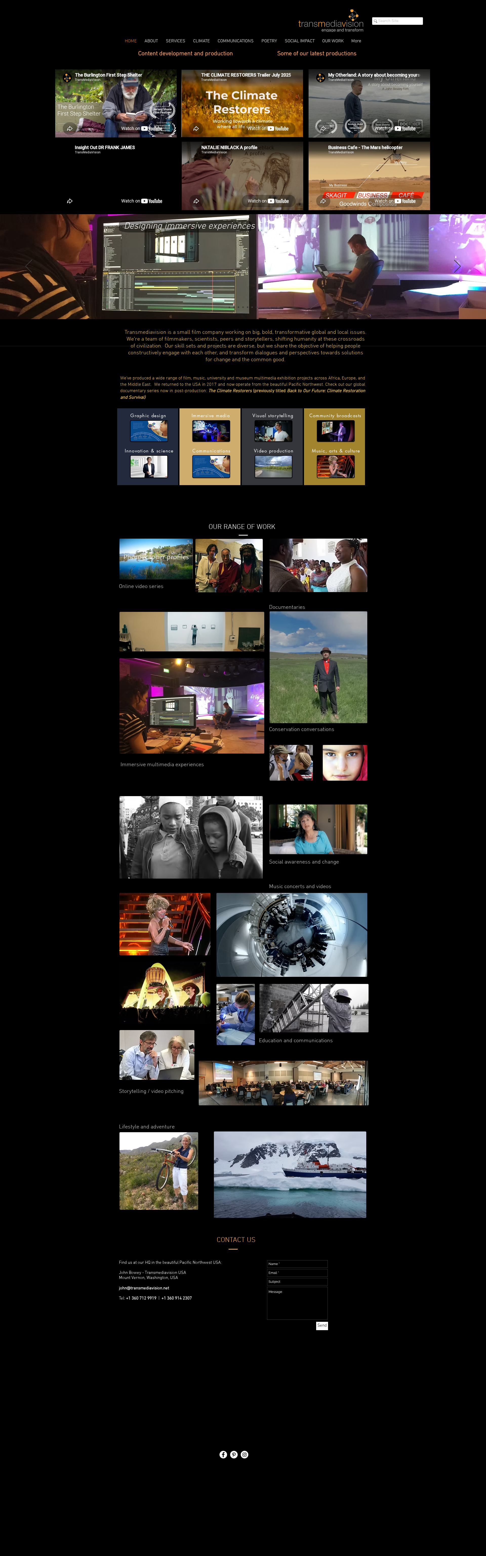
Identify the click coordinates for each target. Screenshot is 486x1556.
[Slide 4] (243, 307)
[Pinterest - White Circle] (234, 1454)
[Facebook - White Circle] (223, 1454)
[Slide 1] (229, 307)
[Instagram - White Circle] (244, 1454)
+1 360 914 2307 (176, 1298)
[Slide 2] (234, 307)
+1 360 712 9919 (141, 1298)
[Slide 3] (238, 307)
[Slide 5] (247, 307)
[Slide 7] (256, 307)
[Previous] (28, 266)
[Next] (457, 266)
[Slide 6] (252, 307)
